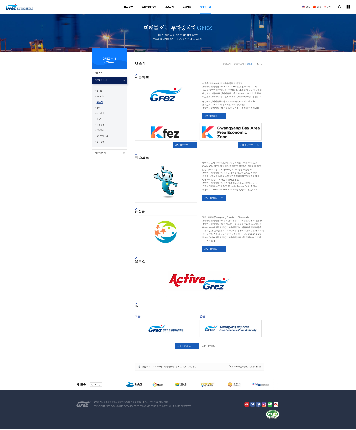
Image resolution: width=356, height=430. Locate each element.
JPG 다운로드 (210, 116)
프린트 (258, 64)
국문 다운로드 (183, 345)
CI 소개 (249, 64)
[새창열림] (131, 384)
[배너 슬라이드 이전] (92, 384)
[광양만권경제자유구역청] (19, 7)
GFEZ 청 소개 (239, 64)
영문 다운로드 (208, 345)
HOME (218, 63)
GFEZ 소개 (227, 64)
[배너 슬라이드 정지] (96, 384)
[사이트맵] (350, 7)
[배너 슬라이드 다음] (100, 384)
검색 (339, 7)
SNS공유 (262, 64)
